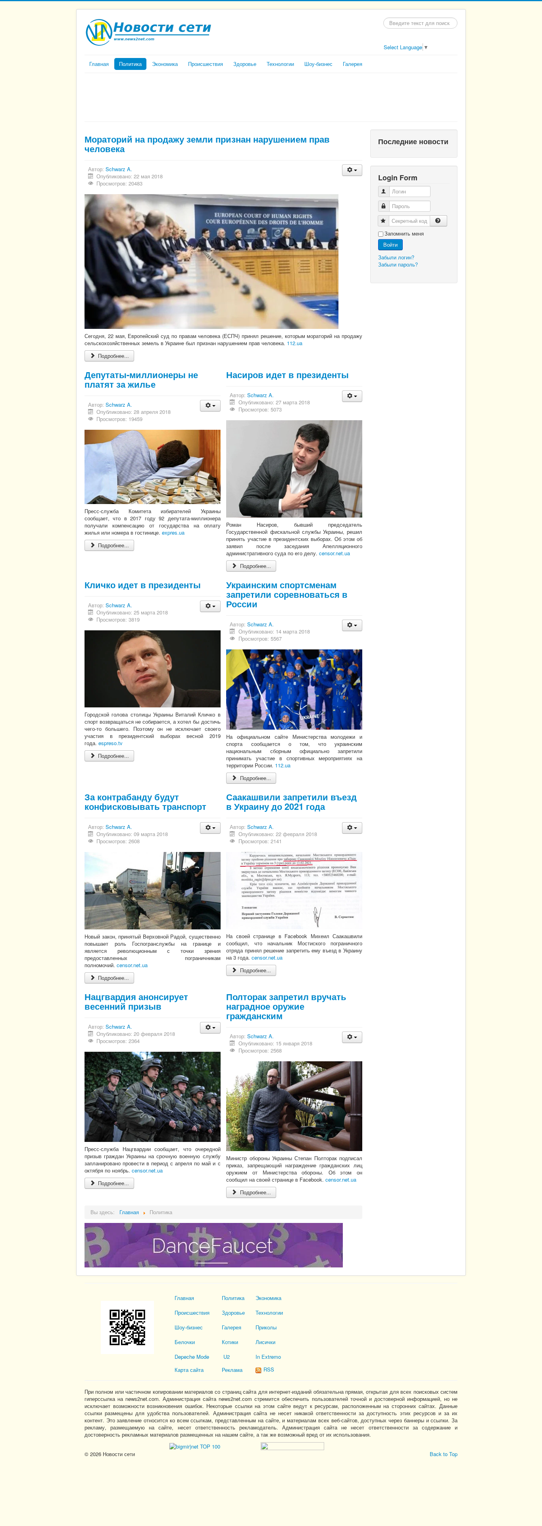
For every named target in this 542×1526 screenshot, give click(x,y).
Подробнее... (112, 355)
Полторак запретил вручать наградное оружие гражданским (286, 1006)
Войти (390, 244)
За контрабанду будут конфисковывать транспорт (145, 801)
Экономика (165, 64)
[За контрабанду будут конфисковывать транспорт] (153, 890)
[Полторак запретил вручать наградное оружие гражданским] (294, 1105)
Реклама (232, 1369)
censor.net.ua (334, 553)
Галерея (352, 64)
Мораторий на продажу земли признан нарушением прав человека (207, 144)
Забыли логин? (396, 257)
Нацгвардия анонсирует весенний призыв (136, 1001)
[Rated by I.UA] (291, 1445)
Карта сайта (189, 1369)
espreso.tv (110, 743)
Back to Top (443, 1454)
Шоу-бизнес (318, 64)
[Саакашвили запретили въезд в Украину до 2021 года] (294, 889)
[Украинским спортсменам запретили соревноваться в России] (294, 688)
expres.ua (173, 532)
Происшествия (205, 64)
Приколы (266, 1327)
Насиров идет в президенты (287, 374)
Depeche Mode (192, 1356)
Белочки (185, 1342)
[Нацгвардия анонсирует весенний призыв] (153, 1096)
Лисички (265, 1342)
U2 (226, 1356)
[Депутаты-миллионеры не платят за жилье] (153, 466)
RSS (268, 1369)
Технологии (280, 64)
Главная (99, 64)
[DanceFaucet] (214, 1244)
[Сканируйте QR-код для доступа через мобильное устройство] (127, 1327)
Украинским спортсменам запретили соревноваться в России (287, 594)
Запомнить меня (404, 233)
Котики (230, 1342)
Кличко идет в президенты (143, 584)
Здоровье (244, 64)
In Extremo (268, 1356)
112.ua (294, 343)
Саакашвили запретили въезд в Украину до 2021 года (291, 801)
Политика (130, 64)
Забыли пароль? (398, 264)
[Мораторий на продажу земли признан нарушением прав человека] (211, 261)
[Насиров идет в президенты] (294, 468)
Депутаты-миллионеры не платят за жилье (141, 379)
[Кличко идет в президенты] (153, 668)
